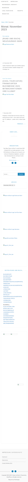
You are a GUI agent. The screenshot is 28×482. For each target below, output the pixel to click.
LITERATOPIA (6, 289)
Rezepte (20, 10)
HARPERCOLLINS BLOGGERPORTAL (12, 285)
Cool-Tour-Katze (7, 10)
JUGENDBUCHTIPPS (8, 312)
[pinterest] (15, 163)
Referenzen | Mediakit (9, 4)
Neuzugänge (6, 36)
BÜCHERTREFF (7, 279)
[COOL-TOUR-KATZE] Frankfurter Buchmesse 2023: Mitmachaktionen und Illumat (12, 86)
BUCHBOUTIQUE (7, 276)
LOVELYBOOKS (7, 292)
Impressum (14, 1)
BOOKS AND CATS (8, 308)
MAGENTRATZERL (8, 317)
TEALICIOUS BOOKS (8, 321)
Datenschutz (5, 460)
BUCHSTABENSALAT (8, 310)
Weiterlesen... (14, 160)
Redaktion (5, 13)
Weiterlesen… (21, 123)
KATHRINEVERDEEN (8, 315)
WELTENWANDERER (8, 323)
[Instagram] (12, 471)
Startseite (4, 1)
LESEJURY (6, 287)
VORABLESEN (7, 300)
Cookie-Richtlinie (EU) (7, 463)
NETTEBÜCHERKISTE (9, 319)
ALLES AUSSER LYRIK (9, 306)
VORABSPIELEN (7, 302)
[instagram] (12, 163)
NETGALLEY (6, 294)
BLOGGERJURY (7, 274)
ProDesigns (17, 479)
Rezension (5, 7)
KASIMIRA (5, 314)
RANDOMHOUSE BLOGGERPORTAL (12, 296)
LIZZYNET (5, 291)
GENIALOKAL (6, 283)
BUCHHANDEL (7, 278)
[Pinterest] (15, 471)
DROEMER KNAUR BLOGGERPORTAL (13, 281)
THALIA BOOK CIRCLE (9, 298)
